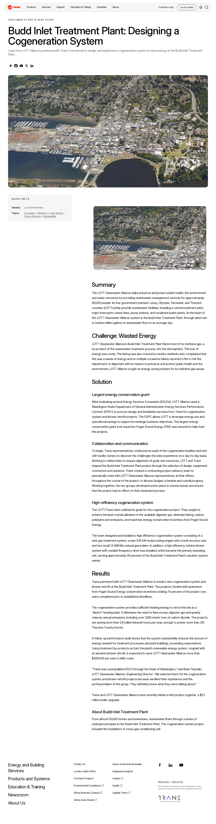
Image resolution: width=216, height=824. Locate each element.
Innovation (29, 213)
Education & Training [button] (80, 7)
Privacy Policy (163, 782)
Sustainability (49, 216)
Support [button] (60, 7)
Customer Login (166, 7)
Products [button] (31, 7)
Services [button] (46, 7)
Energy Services (32, 216)
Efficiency (42, 213)
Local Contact (187, 7)
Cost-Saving (56, 213)
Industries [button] (102, 7)
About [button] (115, 7)
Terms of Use (177, 782)
